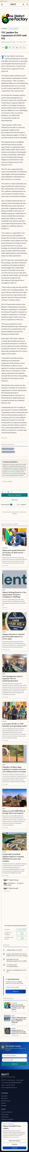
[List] (11, 492)
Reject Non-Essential (14, 1140)
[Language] (23, 4)
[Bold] (2, 492)
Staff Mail (3, 1105)
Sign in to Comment (14, 495)
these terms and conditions (10, 473)
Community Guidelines (7, 1119)
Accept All (14, 1148)
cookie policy (15, 1137)
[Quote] (8, 492)
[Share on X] (9, 47)
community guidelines (15, 471)
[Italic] (5, 492)
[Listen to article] (2, 47)
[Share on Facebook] (13, 47)
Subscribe (14, 500)
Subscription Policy (6, 1121)
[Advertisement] (14, 906)
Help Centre (4, 1098)
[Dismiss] (26, 977)
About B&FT (4, 1096)
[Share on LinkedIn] (16, 47)
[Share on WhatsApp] (6, 47)
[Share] (20, 47)
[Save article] (24, 47)
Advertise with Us (5, 1101)
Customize (14, 1144)
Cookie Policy (4, 1117)
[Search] (26, 4)
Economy (4, 28)
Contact (3, 1103)
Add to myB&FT (13, 28)
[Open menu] (2, 4)
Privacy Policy (5, 1114)
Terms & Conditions (6, 1112)
